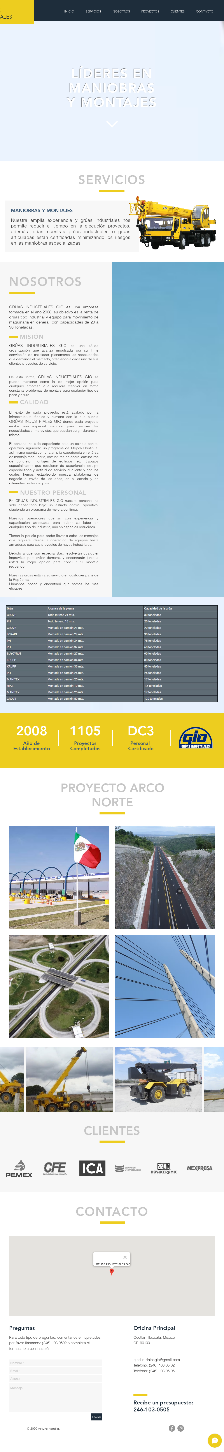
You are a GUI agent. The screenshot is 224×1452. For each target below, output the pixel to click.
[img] (59, 877)
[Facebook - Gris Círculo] (172, 1428)
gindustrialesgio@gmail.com (156, 1359)
